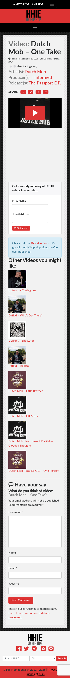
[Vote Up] (10, 66)
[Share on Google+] (45, 92)
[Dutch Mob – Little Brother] (17, 379)
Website (13, 583)
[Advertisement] (35, 156)
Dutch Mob (35, 72)
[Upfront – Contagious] (17, 279)
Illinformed (41, 77)
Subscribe (22, 228)
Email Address (21, 214)
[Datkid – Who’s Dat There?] (17, 304)
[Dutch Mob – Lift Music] (17, 404)
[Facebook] (19, 649)
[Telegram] (34, 649)
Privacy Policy (57, 669)
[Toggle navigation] (52, 4)
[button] (23, 92)
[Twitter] (26, 649)
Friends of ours (35, 674)
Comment (15, 512)
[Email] (51, 649)
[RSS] (43, 649)
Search (62, 658)
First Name (19, 200)
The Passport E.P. (45, 83)
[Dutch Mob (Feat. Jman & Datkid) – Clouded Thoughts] (17, 430)
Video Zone (41, 243)
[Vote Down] (14, 66)
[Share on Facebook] (38, 92)
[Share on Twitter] (30, 92)
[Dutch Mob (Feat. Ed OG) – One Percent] (17, 459)
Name (13, 552)
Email (12, 568)
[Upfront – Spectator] (17, 329)
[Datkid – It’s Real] (17, 354)
